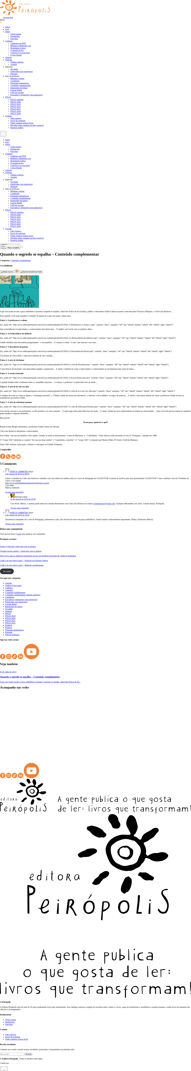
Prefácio (8, 628)
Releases (14, 74)
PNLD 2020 (15, 111)
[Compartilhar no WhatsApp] (8, 458)
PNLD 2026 (15, 102)
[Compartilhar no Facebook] (3, 458)
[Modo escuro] (7, 271)
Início (7, 27)
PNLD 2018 (15, 114)
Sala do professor (12, 635)
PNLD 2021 (15, 109)
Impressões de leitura (19, 88)
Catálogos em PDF (18, 43)
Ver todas (7, 571)
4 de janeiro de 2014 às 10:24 (17, 515)
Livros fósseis (16, 55)
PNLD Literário (17, 99)
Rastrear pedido (16, 128)
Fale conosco (15, 118)
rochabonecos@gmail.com (104, 503)
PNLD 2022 (15, 106)
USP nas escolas (17, 92)
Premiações (15, 36)
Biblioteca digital (17, 78)
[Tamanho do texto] (31, 271)
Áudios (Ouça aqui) (13, 585)
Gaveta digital (16, 90)
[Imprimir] (16, 271)
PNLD (8, 97)
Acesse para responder (14, 492)
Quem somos (15, 34)
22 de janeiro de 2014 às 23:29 (23, 499)
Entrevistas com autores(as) (21, 71)
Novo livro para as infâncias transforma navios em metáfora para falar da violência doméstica (38, 556)
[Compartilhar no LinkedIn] (13, 458)
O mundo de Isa (17, 50)
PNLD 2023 (15, 104)
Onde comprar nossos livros (21, 123)
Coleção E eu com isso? (20, 53)
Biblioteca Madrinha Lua (20, 46)
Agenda (13, 64)
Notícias (8, 60)
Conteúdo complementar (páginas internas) (22, 595)
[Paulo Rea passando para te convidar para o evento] (119, 699)
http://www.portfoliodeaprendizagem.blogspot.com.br (27, 483)
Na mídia (14, 69)
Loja (7, 29)
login (19, 534)
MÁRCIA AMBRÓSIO (19, 471)
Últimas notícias (17, 62)
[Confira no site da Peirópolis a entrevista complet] (24, 700)
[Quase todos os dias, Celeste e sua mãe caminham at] (72, 713)
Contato (8, 116)
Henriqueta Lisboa (18, 48)
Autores (8, 57)
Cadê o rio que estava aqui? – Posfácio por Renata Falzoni (24, 560)
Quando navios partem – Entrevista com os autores (21, 551)
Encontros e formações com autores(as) (26, 95)
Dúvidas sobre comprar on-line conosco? (27, 125)
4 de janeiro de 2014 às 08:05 (17, 474)
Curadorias (14, 81)
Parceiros (14, 39)
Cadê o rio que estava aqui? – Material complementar (22, 565)
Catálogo (9, 41)
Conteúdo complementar (20, 85)
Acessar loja (8, 17)
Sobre (7, 32)
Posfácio (8, 625)
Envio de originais (17, 121)
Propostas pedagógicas (19, 83)
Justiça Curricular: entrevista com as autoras (18, 546)
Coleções (9, 590)
